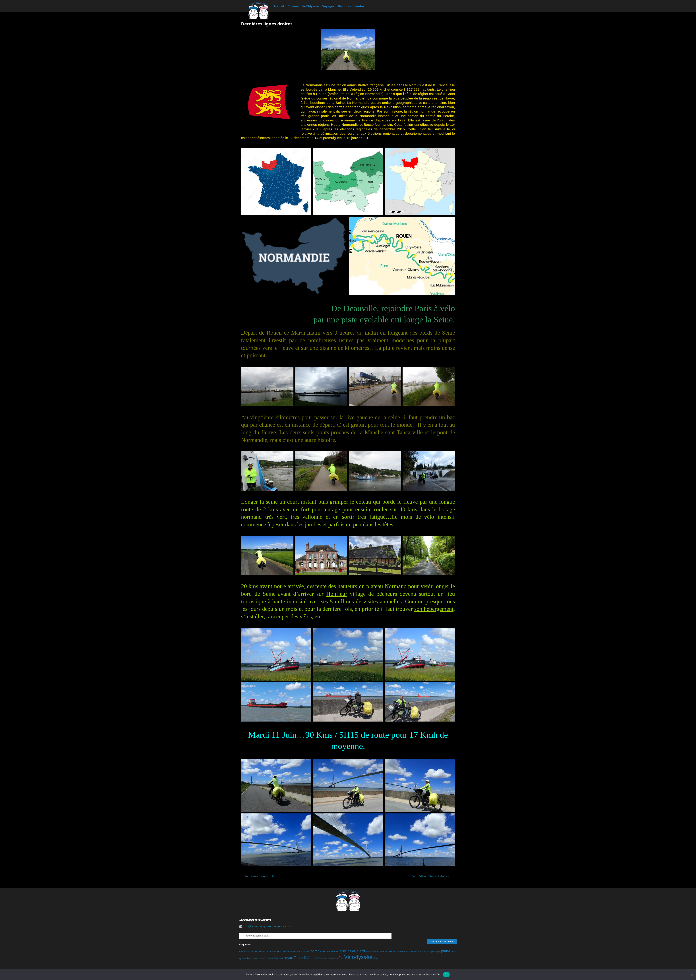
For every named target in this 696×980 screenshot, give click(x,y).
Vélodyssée (358, 957)
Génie (330, 951)
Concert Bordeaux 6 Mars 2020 (296, 951)
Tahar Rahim (304, 957)
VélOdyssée (310, 6)
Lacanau (383, 951)
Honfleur (336, 594)
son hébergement (434, 609)
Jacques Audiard (352, 951)
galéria (323, 951)
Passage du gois (432, 951)
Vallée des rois (321, 958)
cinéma (277, 951)
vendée (332, 958)
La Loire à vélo (394, 951)
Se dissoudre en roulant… (260, 876)
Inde (336, 951)
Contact (360, 6)
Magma (404, 951)
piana (445, 951)
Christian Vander (257, 951)
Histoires (344, 6)
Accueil (279, 6)
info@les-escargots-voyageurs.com (267, 926)
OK (446, 974)
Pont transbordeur (255, 958)
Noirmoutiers (415, 951)
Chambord (244, 951)
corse (315, 951)
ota (423, 951)
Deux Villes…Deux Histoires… (433, 876)
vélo (340, 957)
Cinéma (293, 6)
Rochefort (278, 958)
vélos (375, 958)
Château (270, 951)
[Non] (691, 974)
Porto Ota (269, 958)
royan (288, 957)
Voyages (328, 6)
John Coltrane (372, 951)
